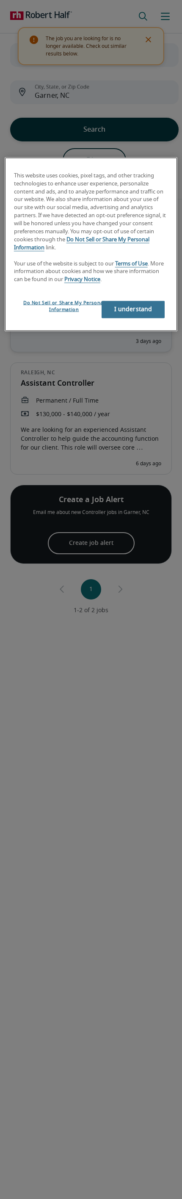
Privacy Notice (82, 279)
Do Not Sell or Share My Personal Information (64, 306)
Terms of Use (131, 263)
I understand (133, 309)
